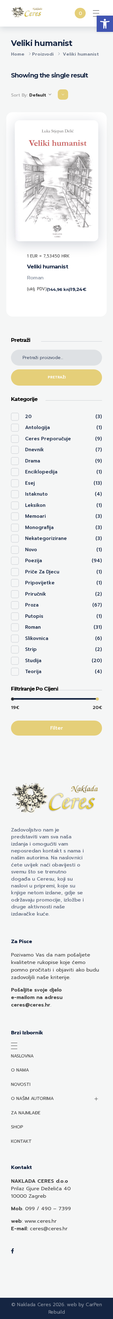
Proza (32, 605)
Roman (35, 278)
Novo (31, 549)
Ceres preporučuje (48, 438)
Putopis (34, 616)
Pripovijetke (40, 582)
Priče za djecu (42, 571)
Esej (30, 483)
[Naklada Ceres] (27, 12)
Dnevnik (34, 449)
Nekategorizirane (46, 538)
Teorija (33, 671)
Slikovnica (36, 638)
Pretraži (57, 377)
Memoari (35, 516)
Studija (33, 660)
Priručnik (35, 594)
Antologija (37, 427)
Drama (32, 460)
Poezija (33, 560)
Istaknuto (36, 494)
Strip (31, 649)
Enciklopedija (41, 471)
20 (28, 416)
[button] (105, 24)
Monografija (39, 527)
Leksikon (35, 505)
